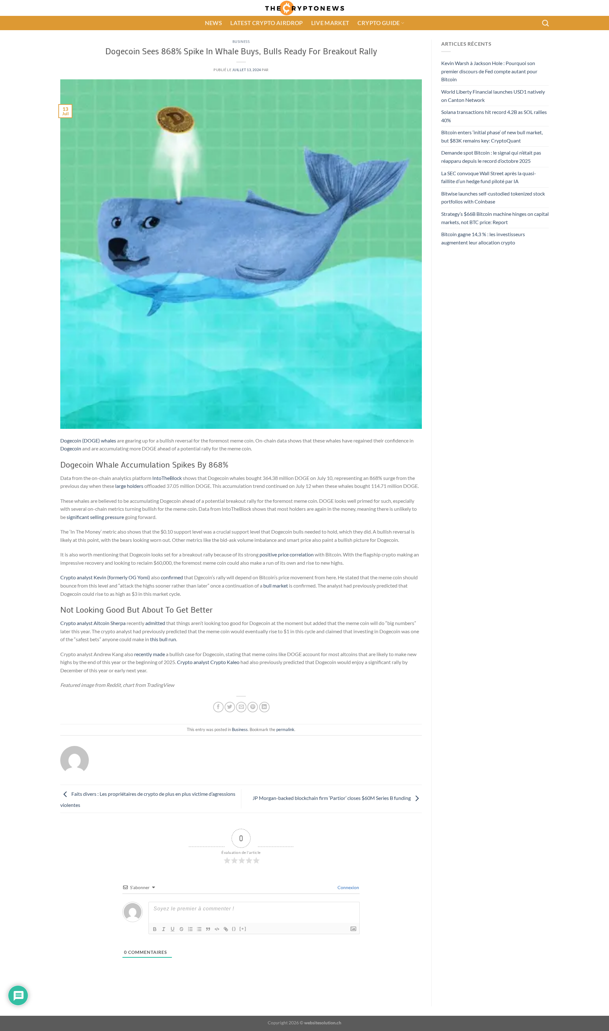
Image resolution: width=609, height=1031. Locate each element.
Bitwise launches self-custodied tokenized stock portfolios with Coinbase (493, 197)
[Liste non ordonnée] (199, 929)
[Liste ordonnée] (190, 929)
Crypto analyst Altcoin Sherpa (93, 623)
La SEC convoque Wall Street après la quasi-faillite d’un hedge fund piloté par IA (488, 177)
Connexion (348, 887)
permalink (285, 729)
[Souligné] (172, 929)
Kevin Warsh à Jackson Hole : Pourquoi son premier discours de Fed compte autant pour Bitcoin (489, 71)
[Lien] (225, 929)
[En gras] (154, 929)
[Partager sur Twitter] (230, 707)
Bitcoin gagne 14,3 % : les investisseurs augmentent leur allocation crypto (483, 238)
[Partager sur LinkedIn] (264, 707)
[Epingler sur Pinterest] (252, 707)
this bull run (163, 639)
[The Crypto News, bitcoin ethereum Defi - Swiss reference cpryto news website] (305, 8)
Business (241, 41)
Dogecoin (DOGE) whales (88, 440)
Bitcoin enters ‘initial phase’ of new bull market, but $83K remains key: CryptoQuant (492, 137)
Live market (330, 23)
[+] (242, 928)
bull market (275, 585)
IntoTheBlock (167, 478)
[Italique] (163, 929)
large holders (129, 486)
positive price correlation (286, 554)
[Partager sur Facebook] (218, 707)
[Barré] (181, 929)
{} (234, 928)
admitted (155, 623)
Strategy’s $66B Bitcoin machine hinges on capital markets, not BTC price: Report (495, 218)
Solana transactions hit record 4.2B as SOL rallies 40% (494, 116)
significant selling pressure (95, 517)
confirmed (172, 577)
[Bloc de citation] (208, 929)
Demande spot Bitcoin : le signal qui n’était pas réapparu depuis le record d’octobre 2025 (491, 157)
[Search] (545, 23)
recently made (149, 654)
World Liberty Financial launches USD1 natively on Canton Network (493, 96)
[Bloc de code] (217, 929)
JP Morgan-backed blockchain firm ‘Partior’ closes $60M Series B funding (332, 798)
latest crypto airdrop (266, 23)
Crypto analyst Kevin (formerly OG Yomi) (105, 577)
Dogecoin (70, 448)
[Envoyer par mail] (241, 707)
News (213, 23)
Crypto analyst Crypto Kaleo (208, 662)
